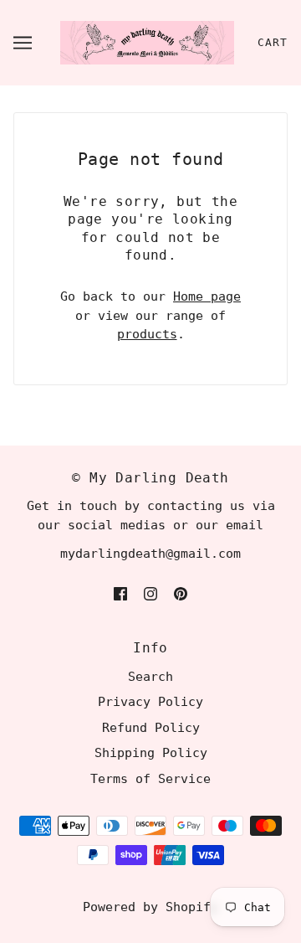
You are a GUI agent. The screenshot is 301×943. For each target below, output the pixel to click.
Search (150, 676)
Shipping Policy (150, 752)
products (147, 334)
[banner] (147, 41)
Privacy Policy (150, 701)
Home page (207, 296)
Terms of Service (150, 778)
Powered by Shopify (150, 907)
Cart (273, 42)
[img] (120, 593)
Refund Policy (151, 727)
